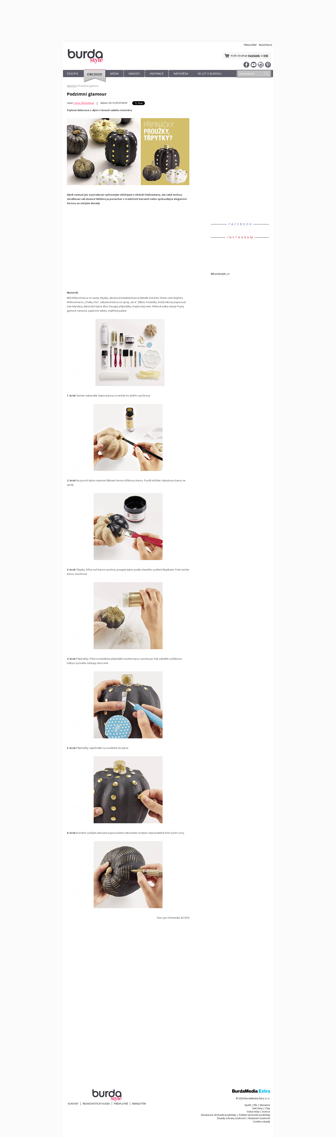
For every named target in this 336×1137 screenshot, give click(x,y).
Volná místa (253, 1111)
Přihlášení (250, 45)
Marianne (265, 1105)
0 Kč (265, 55)
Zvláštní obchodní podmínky (254, 1115)
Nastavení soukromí (259, 1118)
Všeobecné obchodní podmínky (218, 1115)
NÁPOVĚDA (180, 73)
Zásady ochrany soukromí (231, 1118)
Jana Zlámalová (84, 103)
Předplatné (121, 1103)
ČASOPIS (72, 73)
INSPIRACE (157, 73)
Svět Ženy (257, 1108)
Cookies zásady (261, 1121)
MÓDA (114, 73)
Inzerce (266, 1111)
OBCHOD (93, 78)
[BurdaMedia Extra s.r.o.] (251, 1091)
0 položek (254, 55)
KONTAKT (73, 1103)
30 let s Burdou (209, 73)
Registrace (265, 45)
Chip (267, 1108)
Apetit (247, 1105)
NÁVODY (134, 73)
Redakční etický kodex (96, 1103)
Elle (255, 1105)
